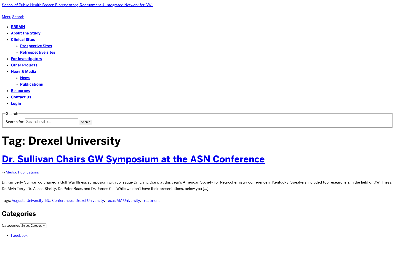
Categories (11, 225)
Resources (20, 90)
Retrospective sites (37, 52)
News (25, 78)
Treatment (151, 200)
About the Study (25, 33)
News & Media (23, 71)
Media (11, 172)
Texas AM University (123, 200)
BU (47, 200)
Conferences (63, 200)
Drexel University (89, 200)
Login (16, 103)
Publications (31, 84)
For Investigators (26, 58)
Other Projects (24, 65)
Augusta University (27, 200)
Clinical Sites (23, 39)
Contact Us (21, 97)
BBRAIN (18, 26)
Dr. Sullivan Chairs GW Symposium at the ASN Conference (133, 159)
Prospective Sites (36, 46)
